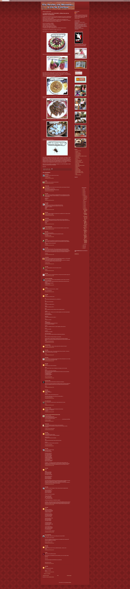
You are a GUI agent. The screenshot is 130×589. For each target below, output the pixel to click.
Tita (45, 552)
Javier (46, 448)
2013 (83, 191)
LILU (45, 239)
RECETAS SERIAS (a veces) (79, 172)
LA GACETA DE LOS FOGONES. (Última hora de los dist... (85, 237)
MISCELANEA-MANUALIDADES (79, 165)
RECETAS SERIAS (78, 170)
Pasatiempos (77, 168)
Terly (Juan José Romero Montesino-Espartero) (52, 414)
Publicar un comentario (47, 573)
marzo (84, 207)
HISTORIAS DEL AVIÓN (78, 160)
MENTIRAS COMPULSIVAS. (79, 162)
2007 (83, 248)
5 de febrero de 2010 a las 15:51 (49, 484)
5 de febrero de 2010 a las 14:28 (49, 465)
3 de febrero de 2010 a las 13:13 (49, 200)
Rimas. (76, 173)
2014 (83, 190)
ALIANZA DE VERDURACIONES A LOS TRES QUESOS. (85, 241)
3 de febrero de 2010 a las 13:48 (49, 215)
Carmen (46, 257)
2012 (83, 192)
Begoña (46, 174)
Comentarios (78, 73)
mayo (84, 205)
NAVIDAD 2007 (77, 166)
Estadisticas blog (77, 254)
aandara (46, 218)
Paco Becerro (47, 380)
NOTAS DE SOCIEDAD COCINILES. (85, 214)
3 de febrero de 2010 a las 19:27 (49, 270)
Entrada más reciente (46, 575)
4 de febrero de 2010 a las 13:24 (49, 347)
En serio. (76, 159)
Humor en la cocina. (78, 161)
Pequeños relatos (77, 169)
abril (84, 206)
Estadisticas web (77, 253)
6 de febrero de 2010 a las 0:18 (49, 563)
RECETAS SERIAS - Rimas (79, 171)
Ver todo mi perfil (77, 18)
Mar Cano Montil (47, 534)
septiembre (85, 199)
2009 (83, 245)
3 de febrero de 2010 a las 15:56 (49, 245)
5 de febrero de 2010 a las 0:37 (49, 421)
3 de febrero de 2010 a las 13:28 (49, 209)
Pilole (46, 212)
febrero (84, 208)
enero (84, 244)
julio (84, 202)
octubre (84, 198)
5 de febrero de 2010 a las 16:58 (49, 504)
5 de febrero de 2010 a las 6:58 (49, 429)
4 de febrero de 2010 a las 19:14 (49, 398)
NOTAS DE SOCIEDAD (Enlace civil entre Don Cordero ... (85, 232)
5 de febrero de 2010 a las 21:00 (49, 543)
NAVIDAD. (76, 167)
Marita (46, 231)
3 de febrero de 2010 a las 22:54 (49, 342)
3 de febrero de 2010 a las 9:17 (49, 183)
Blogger (70, 582)
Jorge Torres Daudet (48, 278)
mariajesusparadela (48, 226)
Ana (45, 287)
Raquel (46, 357)
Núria (46, 273)
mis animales (77, 163)
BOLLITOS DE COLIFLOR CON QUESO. (85, 210)
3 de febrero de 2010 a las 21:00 (49, 291)
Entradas (77, 72)
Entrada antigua (69, 575)
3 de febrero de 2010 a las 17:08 (49, 254)
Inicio (58, 575)
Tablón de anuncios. (78, 174)
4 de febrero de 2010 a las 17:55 (49, 387)
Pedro (46, 294)
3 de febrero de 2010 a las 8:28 (49, 178)
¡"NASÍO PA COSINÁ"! (85, 226)
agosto (84, 201)
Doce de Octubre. (77, 158)
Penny (46, 193)
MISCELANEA (77, 164)
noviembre (85, 197)
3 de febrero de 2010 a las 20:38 (49, 275)
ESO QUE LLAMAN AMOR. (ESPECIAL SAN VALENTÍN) (85, 222)
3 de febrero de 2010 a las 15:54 (49, 236)
